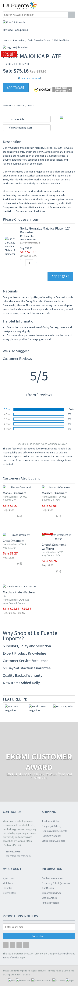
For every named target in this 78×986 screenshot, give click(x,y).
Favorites (7, 888)
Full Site (26, 974)
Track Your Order (50, 821)
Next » (31, 105)
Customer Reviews (51, 893)
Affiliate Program (50, 902)
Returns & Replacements (54, 831)
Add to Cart (15, 87)
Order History (9, 893)
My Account (9, 878)
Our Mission (48, 888)
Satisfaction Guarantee (53, 840)
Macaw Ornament (15, 493)
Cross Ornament (13, 541)
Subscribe (38, 936)
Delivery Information (30, 242)
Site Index (15, 974)
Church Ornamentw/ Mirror (54, 547)
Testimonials (16, 119)
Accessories (18, 40)
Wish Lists (7, 883)
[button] (64, 5)
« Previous (7, 105)
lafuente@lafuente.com (18, 856)
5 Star (7, 409)
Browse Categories (15, 30)
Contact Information (52, 878)
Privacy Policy (54, 970)
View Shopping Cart (20, 127)
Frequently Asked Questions (56, 883)
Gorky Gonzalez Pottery (39, 40)
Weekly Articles (49, 897)
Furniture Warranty (51, 836)
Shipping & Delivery (52, 826)
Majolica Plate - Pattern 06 (19, 594)
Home (6, 40)
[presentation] (67, 699)
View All (20, 105)
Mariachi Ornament (55, 493)
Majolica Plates (61, 40)
